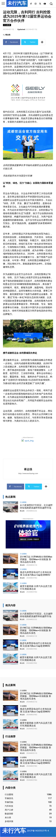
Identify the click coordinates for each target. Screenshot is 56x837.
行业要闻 (7, 25)
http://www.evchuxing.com (28, 473)
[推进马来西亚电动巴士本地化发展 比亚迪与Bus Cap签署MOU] (10, 573)
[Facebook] (31, 4)
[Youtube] (44, 4)
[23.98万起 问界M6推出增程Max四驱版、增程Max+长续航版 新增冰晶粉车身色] (10, 558)
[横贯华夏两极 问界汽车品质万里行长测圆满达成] (10, 587)
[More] (42, 42)
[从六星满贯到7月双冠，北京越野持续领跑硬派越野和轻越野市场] (10, 506)
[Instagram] (35, 4)
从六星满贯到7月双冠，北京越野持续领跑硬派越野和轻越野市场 (36, 506)
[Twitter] (40, 4)
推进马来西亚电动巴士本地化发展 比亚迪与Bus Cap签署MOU (35, 573)
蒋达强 (7, 35)
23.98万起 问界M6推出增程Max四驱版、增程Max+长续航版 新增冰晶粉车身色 (36, 559)
